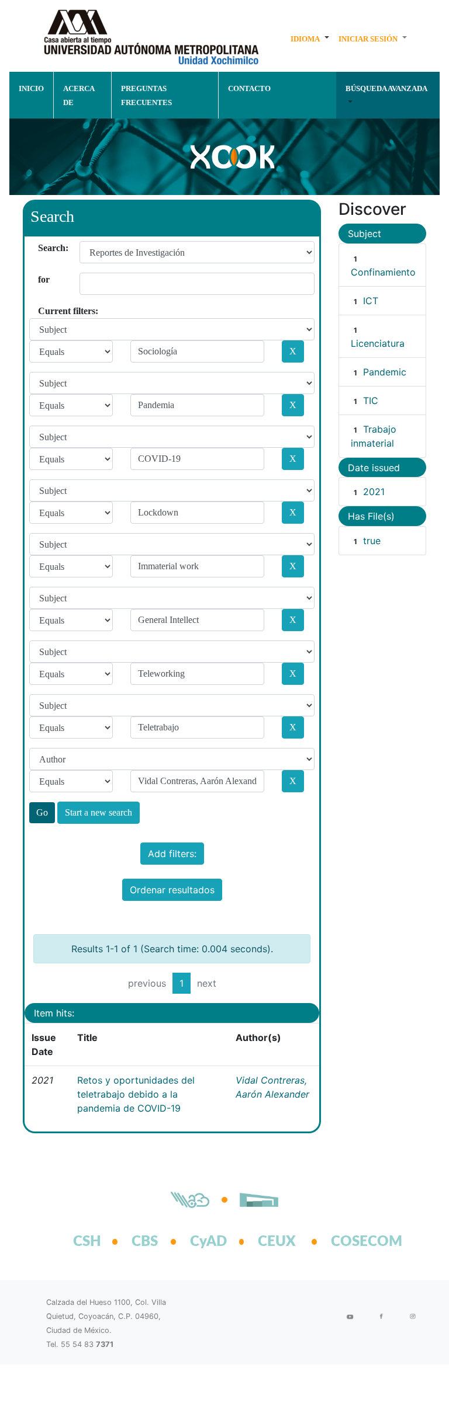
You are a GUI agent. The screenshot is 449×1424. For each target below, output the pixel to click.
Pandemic (384, 372)
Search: (42, 248)
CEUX (277, 1242)
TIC (370, 400)
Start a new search (98, 812)
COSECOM (354, 1242)
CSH (87, 1242)
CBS (145, 1242)
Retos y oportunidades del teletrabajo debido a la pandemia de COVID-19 (136, 1094)
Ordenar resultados (172, 890)
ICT (370, 301)
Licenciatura (378, 343)
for (42, 279)
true (372, 540)
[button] (310, 38)
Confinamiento (383, 272)
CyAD (208, 1242)
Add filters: (172, 853)
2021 (374, 491)
